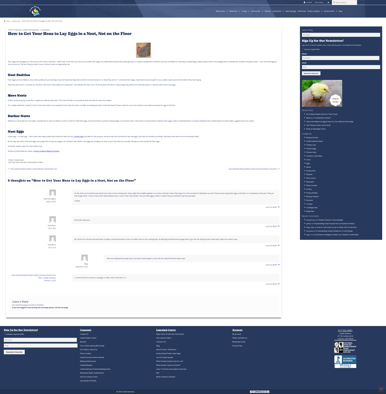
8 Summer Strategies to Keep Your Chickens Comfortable (336, 235)
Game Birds (276, 11)
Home (8, 21)
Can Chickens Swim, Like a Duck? (318, 125)
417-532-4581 (345, 330)
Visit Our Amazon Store (89, 377)
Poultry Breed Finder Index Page (168, 353)
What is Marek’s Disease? (165, 377)
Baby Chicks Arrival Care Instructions (170, 334)
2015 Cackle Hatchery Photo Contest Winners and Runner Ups (33, 169)
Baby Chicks (220, 11)
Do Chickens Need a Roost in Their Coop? (322, 114)
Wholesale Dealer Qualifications (92, 373)
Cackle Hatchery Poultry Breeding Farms (95, 369)
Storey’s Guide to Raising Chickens (46, 151)
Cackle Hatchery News (314, 141)
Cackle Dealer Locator (88, 338)
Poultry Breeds (311, 193)
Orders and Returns (239, 338)
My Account (236, 334)
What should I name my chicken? (168, 365)
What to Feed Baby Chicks (316, 129)
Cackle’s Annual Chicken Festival (92, 357)
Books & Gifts (329, 11)
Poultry (309, 189)
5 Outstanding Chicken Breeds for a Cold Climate (334, 231)
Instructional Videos (163, 338)
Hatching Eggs (290, 11)
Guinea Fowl (255, 11)
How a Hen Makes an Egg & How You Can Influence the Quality (329, 121)
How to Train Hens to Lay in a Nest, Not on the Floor (337, 227)
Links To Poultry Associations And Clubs (171, 369)
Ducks (308, 160)
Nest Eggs (23, 162)
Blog (340, 11)
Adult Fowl (302, 11)
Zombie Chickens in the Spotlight (330, 220)
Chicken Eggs (16, 21)
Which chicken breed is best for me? (169, 361)
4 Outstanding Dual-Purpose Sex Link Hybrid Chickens (334, 223)
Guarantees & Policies (88, 381)
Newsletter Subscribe (311, 73)
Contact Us (84, 334)
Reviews (83, 342)
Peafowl (268, 11)
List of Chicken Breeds (164, 357)
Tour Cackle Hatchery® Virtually (92, 346)
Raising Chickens (312, 196)
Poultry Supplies (313, 11)
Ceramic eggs (79, 136)
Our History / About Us (88, 349)
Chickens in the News (314, 156)
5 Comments (45, 30)
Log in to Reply (271, 207)
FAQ (157, 373)
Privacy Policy (237, 346)
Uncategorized (311, 207)
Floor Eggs (15, 162)
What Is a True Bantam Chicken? (318, 118)
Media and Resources (88, 361)
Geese (308, 167)
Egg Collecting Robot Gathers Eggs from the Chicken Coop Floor (253, 169)
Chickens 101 (161, 342)
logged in (25, 305)
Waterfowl (233, 11)
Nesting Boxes (33, 162)
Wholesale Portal (238, 342)
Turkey (244, 11)
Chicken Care (311, 145)
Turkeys (309, 204)
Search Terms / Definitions (166, 349)
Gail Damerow (34, 30)
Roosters (309, 200)
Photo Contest (311, 185)
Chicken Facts (311, 152)
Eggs (308, 163)
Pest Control (311, 178)
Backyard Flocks (312, 137)
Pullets (40, 162)
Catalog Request (86, 365)
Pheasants (310, 182)
